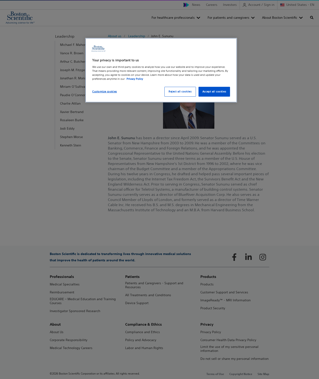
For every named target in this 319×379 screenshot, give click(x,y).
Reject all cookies (180, 91)
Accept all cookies (214, 91)
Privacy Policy (135, 79)
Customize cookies (104, 91)
